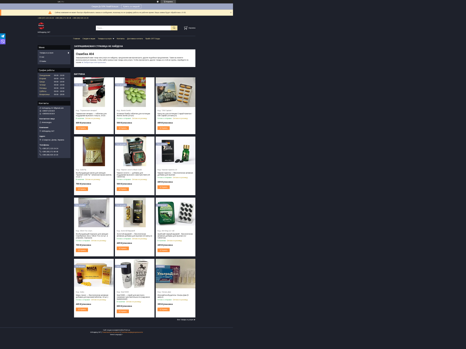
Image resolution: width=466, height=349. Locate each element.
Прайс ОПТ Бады (152, 39)
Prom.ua (127, 330)
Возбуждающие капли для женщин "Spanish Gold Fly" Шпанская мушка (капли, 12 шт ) (94, 175)
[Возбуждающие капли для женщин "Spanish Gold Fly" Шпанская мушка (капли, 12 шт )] (94, 151)
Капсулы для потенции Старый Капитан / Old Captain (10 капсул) (175, 115)
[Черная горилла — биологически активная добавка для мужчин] (175, 151)
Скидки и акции (89, 39)
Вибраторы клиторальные (95, 62)
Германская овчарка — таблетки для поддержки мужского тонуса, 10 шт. (91, 115)
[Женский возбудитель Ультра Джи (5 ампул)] (175, 274)
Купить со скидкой (131, 6)
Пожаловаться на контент (111, 332)
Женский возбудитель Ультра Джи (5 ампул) (173, 296)
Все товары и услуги (185, 320)
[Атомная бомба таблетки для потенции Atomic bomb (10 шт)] (135, 92)
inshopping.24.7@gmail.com (53, 108)
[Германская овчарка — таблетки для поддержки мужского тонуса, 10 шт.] (94, 92)
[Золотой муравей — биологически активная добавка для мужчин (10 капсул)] (135, 212)
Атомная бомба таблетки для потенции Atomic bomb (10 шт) (133, 115)
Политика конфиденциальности (132, 332)
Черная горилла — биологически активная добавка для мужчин (175, 174)
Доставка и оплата (135, 39)
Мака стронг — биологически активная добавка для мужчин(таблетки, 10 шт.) (92, 296)
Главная (76, 39)
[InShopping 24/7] (65, 25)
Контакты (121, 39)
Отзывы (42, 61)
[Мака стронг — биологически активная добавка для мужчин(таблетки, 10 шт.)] (94, 274)
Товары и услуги (105, 39)
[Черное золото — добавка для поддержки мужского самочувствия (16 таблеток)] (135, 151)
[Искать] (174, 28)
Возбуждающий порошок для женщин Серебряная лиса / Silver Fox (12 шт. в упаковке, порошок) (92, 236)
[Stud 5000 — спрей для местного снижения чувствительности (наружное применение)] (135, 274)
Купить (83, 128)
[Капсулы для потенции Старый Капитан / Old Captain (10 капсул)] (175, 92)
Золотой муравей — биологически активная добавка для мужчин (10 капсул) (134, 235)
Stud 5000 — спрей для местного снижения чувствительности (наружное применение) (133, 297)
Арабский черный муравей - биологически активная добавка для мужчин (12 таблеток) (175, 236)
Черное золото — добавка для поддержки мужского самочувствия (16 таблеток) (133, 175)
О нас (41, 57)
